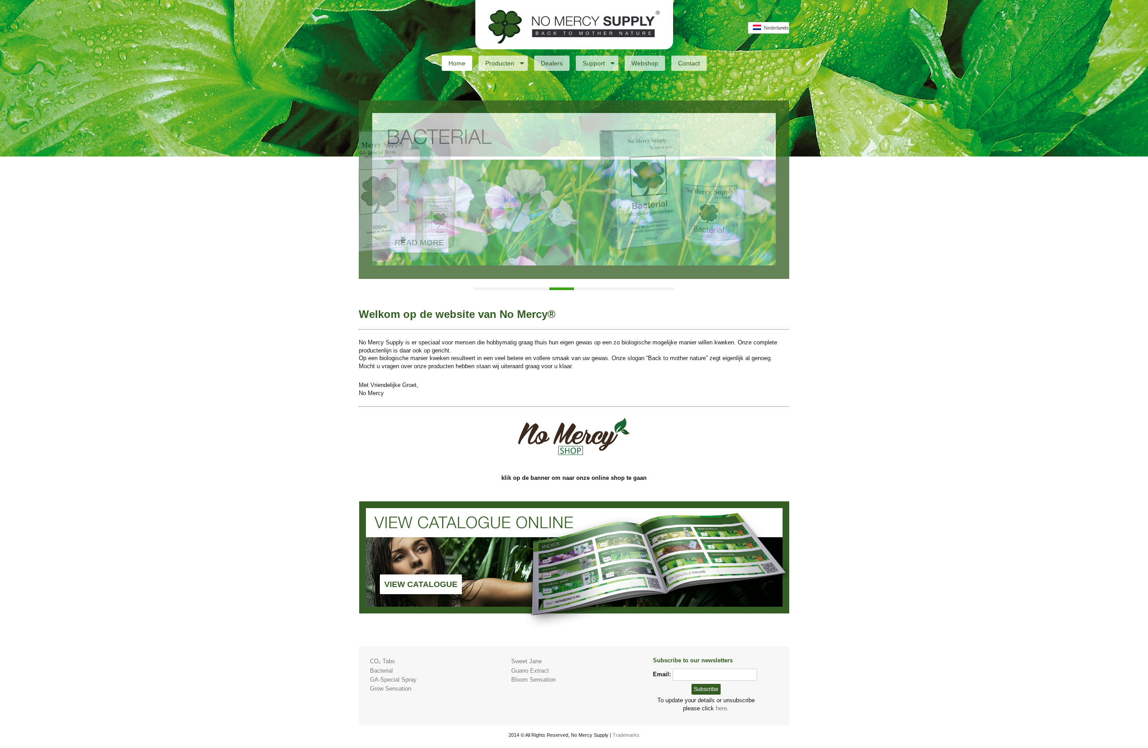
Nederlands (775, 27)
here (721, 708)
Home (456, 63)
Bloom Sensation (533, 679)
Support (594, 63)
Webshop (644, 63)
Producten (499, 63)
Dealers (552, 63)
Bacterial (381, 670)
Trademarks (626, 735)
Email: (662, 674)
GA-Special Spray (393, 679)
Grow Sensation (390, 688)
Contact (689, 63)
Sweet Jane (526, 661)
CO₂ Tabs (382, 661)
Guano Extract (530, 670)
